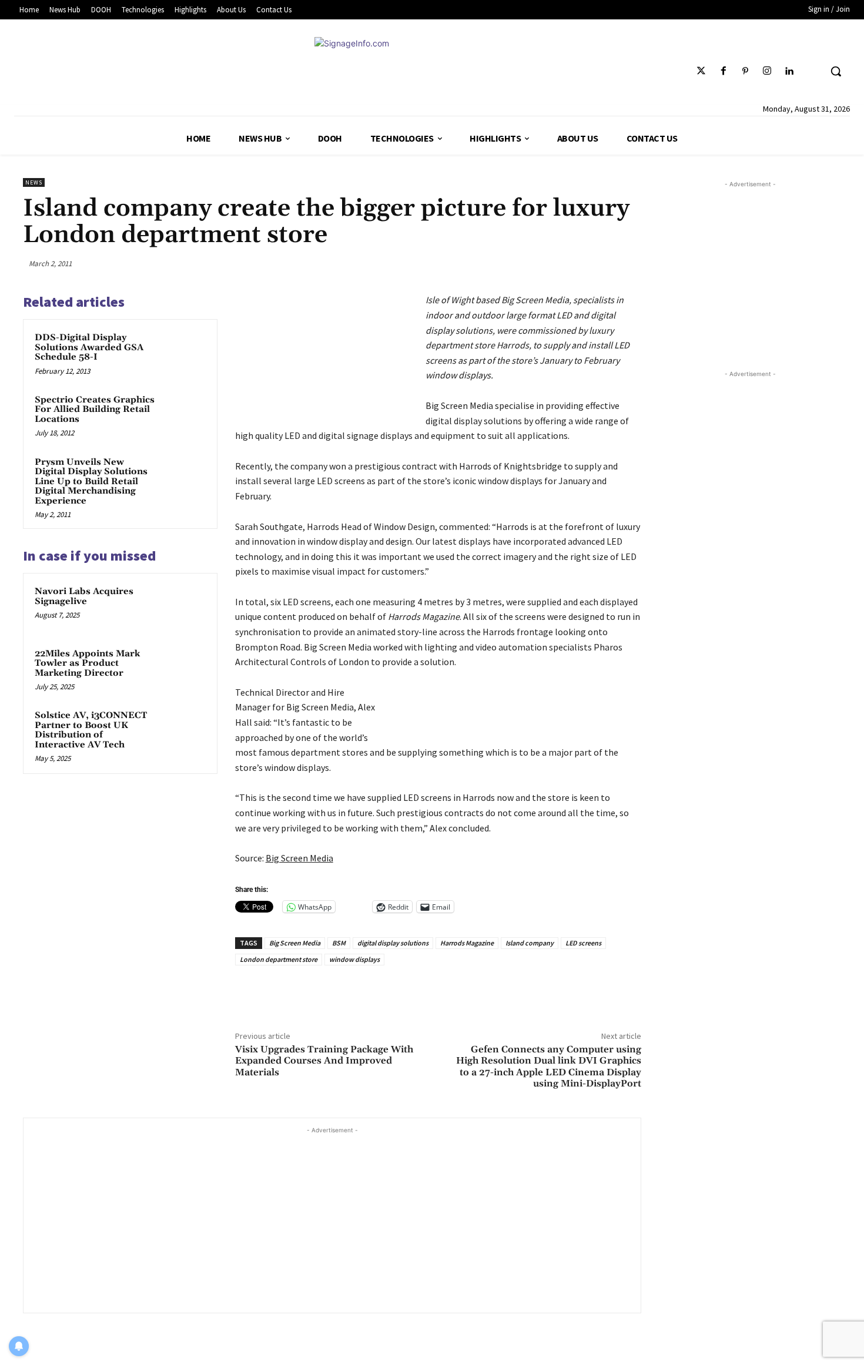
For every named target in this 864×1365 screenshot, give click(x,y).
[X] (545, 263)
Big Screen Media (294, 942)
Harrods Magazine (467, 942)
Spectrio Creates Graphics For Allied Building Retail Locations (95, 409)
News (33, 182)
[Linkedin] (789, 71)
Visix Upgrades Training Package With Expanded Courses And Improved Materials (324, 1061)
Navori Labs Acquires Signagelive (84, 596)
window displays (354, 959)
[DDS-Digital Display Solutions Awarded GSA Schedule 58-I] (183, 353)
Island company (529, 942)
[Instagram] (767, 71)
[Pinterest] (745, 71)
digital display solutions (392, 942)
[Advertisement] (332, 1218)
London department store (278, 959)
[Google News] (811, 71)
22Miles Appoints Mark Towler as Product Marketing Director (87, 663)
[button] (836, 71)
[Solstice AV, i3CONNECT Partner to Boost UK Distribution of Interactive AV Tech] (183, 731)
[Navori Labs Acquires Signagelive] (183, 607)
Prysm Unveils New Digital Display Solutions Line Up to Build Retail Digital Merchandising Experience (91, 482)
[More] (629, 263)
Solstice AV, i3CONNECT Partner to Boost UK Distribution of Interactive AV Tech (91, 730)
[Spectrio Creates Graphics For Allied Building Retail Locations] (183, 415)
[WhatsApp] (601, 263)
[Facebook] (723, 71)
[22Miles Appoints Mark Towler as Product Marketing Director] (183, 669)
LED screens (583, 942)
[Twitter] (701, 71)
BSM (339, 942)
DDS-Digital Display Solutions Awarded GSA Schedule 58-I (89, 347)
